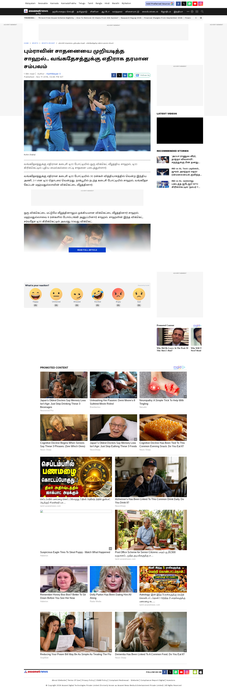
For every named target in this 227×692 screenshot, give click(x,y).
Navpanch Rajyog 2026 (131, 18)
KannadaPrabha (68, 3)
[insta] (200, 4)
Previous (196, 18)
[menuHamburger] (197, 11)
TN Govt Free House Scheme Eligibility (56, 18)
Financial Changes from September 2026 (163, 18)
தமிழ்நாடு (82, 12)
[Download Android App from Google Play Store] (195, 672)
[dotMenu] (188, 11)
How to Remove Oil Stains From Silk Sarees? (97, 18)
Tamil (90, 3)
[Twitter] (183, 4)
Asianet (36, 671)
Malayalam (30, 3)
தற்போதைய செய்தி (63, 12)
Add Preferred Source (158, 3)
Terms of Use (74, 680)
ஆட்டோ (105, 12)
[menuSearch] (202, 11)
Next (200, 18)
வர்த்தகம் (117, 12)
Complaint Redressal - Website (124, 680)
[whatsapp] (189, 4)
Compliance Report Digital (152, 680)
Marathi (115, 3)
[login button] (193, 12)
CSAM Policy (101, 680)
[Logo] (37, 11)
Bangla (99, 3)
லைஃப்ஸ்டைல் (150, 12)
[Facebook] (178, 4)
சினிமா (94, 12)
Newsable (43, 3)
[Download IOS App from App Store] (200, 672)
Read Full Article (87, 250)
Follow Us (145, 75)
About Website (59, 680)
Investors (170, 680)
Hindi (107, 3)
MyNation (126, 3)
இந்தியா (178, 12)
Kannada (54, 3)
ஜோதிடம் (166, 12)
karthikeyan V (53, 73)
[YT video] (195, 4)
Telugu (82, 3)
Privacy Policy (88, 680)
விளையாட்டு (132, 12)
